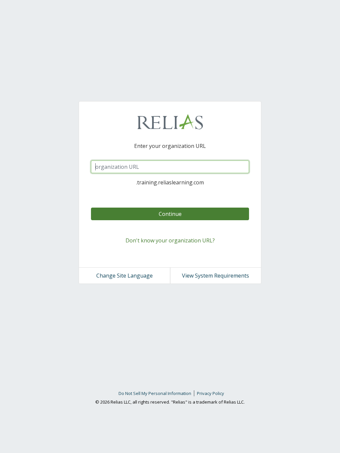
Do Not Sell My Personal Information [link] (155, 393)
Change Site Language (124, 275)
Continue (170, 214)
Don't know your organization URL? (170, 240)
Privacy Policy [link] (210, 393)
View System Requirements (215, 275)
